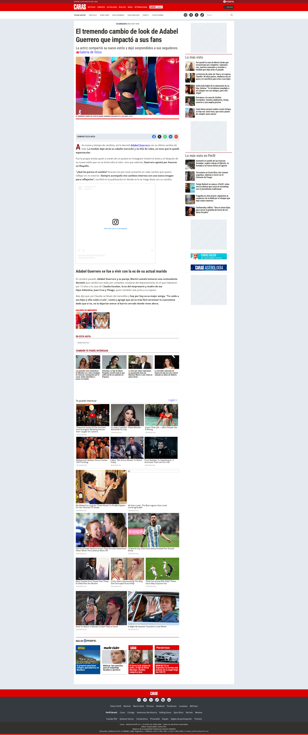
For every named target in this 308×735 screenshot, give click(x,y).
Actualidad (112, 7)
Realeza (122, 7)
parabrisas (167, 648)
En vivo (230, 7)
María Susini (104, 15)
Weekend (160, 706)
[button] (127, 88)
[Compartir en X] (159, 136)
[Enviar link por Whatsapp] (165, 136)
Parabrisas (172, 706)
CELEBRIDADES (121, 24)
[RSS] (163, 700)
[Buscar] (231, 15)
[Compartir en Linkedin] (170, 136)
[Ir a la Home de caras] (80, 8)
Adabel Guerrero (83, 343)
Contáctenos (142, 719)
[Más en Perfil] (90, 641)
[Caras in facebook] (191, 15)
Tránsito (198, 719)
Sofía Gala (93, 15)
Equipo (165, 719)
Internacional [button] (141, 7)
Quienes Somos (127, 719)
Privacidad (155, 719)
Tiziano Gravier (80, 15)
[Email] (176, 136)
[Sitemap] (169, 700)
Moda (130, 7)
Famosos (101, 7)
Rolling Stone (165, 712)
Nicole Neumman (118, 15)
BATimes (194, 706)
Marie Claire (138, 706)
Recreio (189, 712)
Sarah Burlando (133, 15)
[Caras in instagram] (185, 15)
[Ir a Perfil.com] (228, 2)
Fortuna (150, 706)
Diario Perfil (115, 706)
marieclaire (114, 648)
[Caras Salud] (209, 258)
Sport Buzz (178, 712)
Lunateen (183, 706)
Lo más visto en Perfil (200, 156)
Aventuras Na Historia (147, 712)
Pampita (146, 15)
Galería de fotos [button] (90, 52)
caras (140, 648)
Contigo (131, 712)
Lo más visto (194, 57)
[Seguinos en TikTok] (202, 15)
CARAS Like (156, 7)
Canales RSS (111, 719)
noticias (88, 648)
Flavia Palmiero (157, 15)
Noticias (91, 7)
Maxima (198, 712)
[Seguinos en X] (196, 15)
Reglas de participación (181, 719)
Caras (122, 712)
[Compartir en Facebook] (154, 136)
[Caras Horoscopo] (209, 269)
